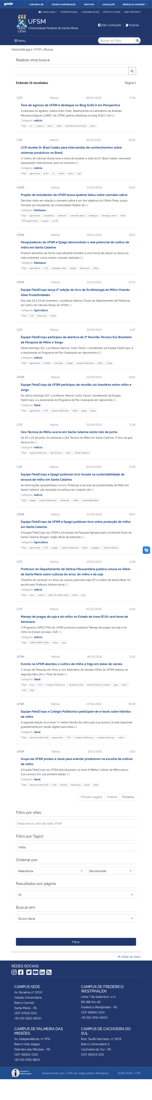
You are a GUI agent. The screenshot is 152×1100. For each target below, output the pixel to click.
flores (61, 173)
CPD (138, 1073)
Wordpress (102, 1073)
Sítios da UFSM (111, 11)
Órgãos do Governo (134, 4)
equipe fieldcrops (85, 363)
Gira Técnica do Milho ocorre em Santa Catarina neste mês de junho (69, 432)
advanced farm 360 (39, 737)
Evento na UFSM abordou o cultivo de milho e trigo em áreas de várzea (71, 664)
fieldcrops (85, 268)
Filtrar (76, 942)
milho (59, 125)
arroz (46, 173)
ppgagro (96, 547)
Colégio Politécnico (55, 684)
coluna (41, 595)
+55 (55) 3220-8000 (27, 1018)
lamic (50, 125)
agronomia (34, 173)
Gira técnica (56, 452)
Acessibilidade (90, 11)
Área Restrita (132, 11)
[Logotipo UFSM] (19, 22)
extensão (64, 500)
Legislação (109, 4)
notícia (38, 120)
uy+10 (55, 220)
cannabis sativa (77, 215)
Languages (48, 11)
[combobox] (76, 823)
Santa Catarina (82, 452)
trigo (32, 689)
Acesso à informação (64, 4)
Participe (89, 4)
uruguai (45, 220)
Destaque (40, 210)
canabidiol (49, 215)
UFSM (20, 187)
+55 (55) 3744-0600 (94, 1017)
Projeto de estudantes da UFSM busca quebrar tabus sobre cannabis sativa (74, 195)
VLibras (134, 25)
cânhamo (62, 215)
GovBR (8, 4)
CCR (19, 97)
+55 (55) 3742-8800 (27, 1059)
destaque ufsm (109, 215)
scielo (92, 125)
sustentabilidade (90, 500)
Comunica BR (36, 4)
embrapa (58, 363)
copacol (40, 125)
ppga (84, 410)
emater (47, 363)
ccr (30, 125)
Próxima (128, 797)
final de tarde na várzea (98, 684)
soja (79, 173)
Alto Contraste (111, 25)
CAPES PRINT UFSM (39, 642)
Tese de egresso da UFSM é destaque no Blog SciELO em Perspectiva (70, 105)
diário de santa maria (58, 595)
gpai (116, 684)
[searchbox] (76, 823)
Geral (37, 405)
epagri (73, 268)
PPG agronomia (29, 220)
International (69, 11)
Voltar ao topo (130, 956)
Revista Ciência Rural (75, 125)
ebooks (63, 784)
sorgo (109, 363)
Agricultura (34, 268)
